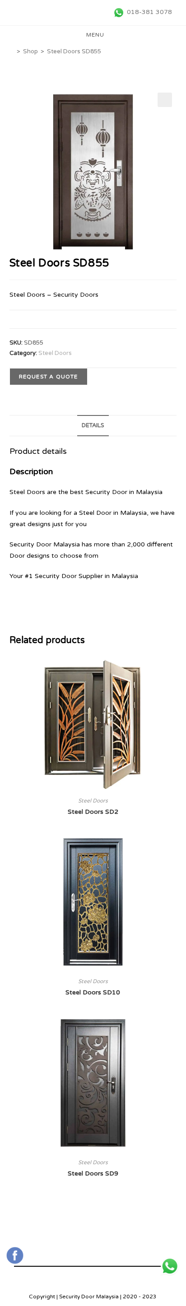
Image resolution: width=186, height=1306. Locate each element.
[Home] (11, 51)
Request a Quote (48, 376)
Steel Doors (55, 353)
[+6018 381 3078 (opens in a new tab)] (169, 1266)
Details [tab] (93, 425)
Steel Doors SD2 (93, 812)
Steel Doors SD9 (93, 1173)
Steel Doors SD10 (92, 992)
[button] (165, 100)
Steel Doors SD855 (74, 51)
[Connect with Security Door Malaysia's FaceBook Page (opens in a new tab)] (15, 1255)
